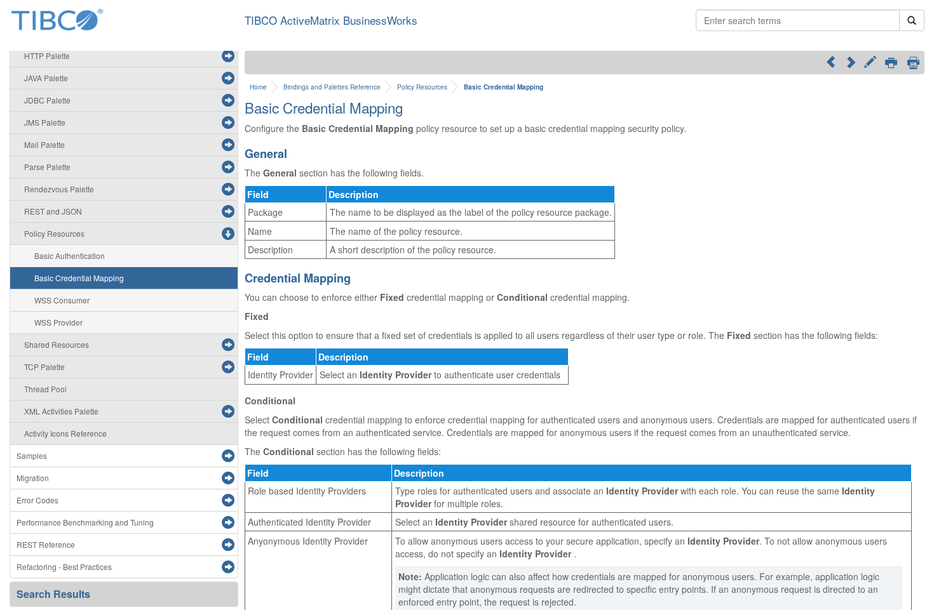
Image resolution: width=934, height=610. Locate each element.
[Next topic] (850, 61)
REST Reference (46, 544)
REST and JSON (53, 211)
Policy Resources (54, 233)
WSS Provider (58, 322)
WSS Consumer (62, 300)
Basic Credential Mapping (79, 277)
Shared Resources (56, 344)
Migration (33, 477)
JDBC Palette (47, 100)
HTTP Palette (47, 55)
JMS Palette (44, 122)
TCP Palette (44, 366)
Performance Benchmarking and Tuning (85, 522)
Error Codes (37, 499)
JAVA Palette (46, 77)
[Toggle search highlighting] (870, 63)
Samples (32, 455)
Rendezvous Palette (59, 188)
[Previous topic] (831, 61)
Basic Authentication (69, 255)
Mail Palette (44, 144)
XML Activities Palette (61, 411)
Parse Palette (47, 166)
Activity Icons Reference (65, 433)
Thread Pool (45, 388)
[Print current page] (891, 63)
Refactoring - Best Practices (64, 566)
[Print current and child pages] (913, 62)
